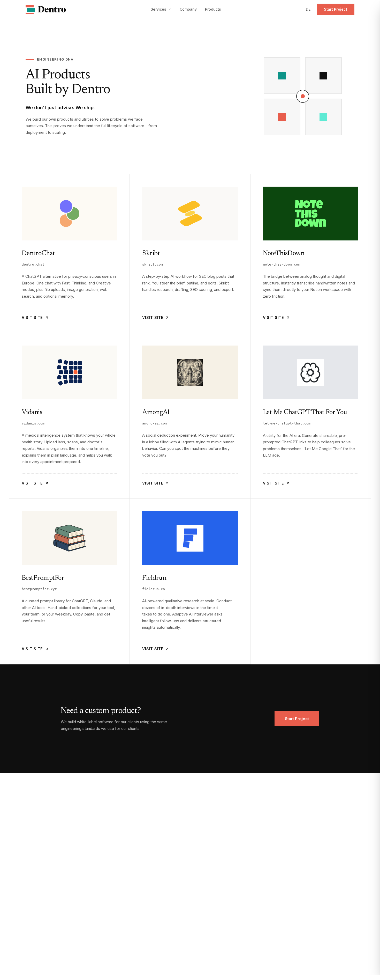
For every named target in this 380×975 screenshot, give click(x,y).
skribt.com (152, 264)
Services (158, 9)
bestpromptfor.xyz (39, 589)
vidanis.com (33, 423)
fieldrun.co (153, 589)
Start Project (335, 9)
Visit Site (32, 317)
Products (213, 9)
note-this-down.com (281, 264)
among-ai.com (154, 423)
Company (188, 9)
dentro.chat (33, 264)
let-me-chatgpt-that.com (286, 423)
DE (308, 9)
